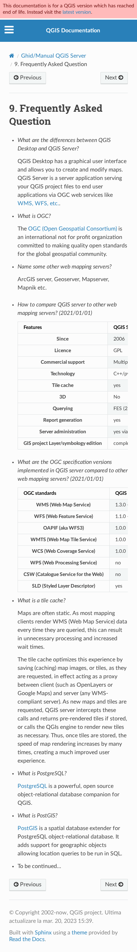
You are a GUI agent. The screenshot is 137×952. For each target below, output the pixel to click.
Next (111, 77)
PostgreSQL (32, 786)
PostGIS (28, 828)
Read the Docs (27, 939)
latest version (77, 12)
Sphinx (43, 932)
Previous (30, 77)
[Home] (11, 56)
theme (79, 932)
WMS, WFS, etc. (38, 203)
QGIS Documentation (73, 30)
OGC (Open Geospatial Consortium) (72, 229)
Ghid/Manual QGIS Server (53, 56)
